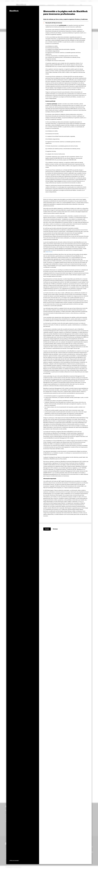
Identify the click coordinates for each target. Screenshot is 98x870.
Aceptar (47, 529)
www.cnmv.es (49, 251)
